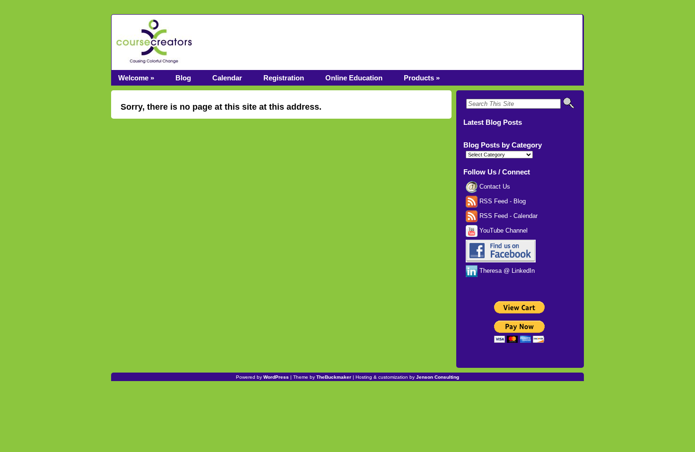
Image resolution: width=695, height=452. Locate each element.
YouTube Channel (503, 230)
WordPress (276, 377)
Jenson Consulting (437, 377)
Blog (183, 78)
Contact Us (494, 186)
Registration (283, 78)
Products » (422, 78)
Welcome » (136, 78)
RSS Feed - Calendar (508, 216)
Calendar (227, 78)
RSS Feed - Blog (502, 201)
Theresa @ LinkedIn (506, 271)
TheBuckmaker (333, 377)
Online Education (353, 78)
